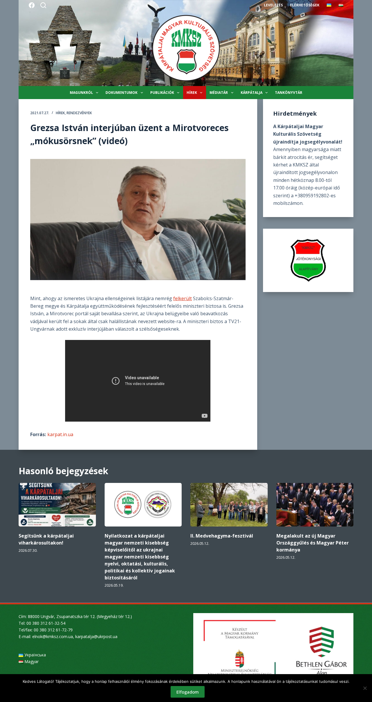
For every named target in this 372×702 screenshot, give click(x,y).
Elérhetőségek (304, 5)
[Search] (43, 5)
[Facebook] (32, 5)
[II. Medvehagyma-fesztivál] (229, 504)
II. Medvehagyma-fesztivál (221, 536)
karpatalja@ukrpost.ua (96, 636)
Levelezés (273, 5)
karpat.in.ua (60, 434)
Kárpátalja (251, 92)
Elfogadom (187, 692)
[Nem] (365, 688)
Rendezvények (79, 112)
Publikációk (162, 92)
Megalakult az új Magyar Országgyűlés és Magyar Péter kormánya (312, 543)
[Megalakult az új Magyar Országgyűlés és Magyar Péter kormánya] (315, 504)
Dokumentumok (121, 92)
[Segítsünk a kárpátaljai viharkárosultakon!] (57, 504)
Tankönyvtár (288, 92)
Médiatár (219, 92)
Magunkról (81, 92)
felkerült (182, 298)
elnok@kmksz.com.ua (52, 636)
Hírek (192, 92)
